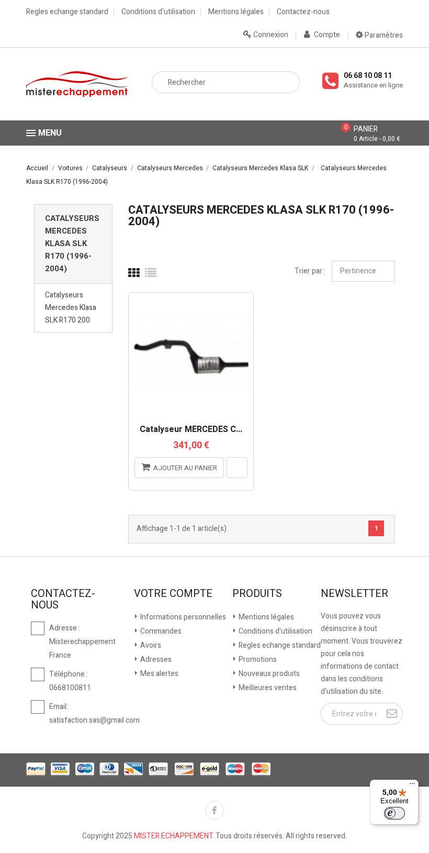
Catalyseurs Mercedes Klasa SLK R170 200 (70, 308)
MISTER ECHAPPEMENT (173, 835)
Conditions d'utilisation (158, 12)
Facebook (214, 810)
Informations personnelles (182, 617)
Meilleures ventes (267, 687)
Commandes (160, 631)
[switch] (394, 813)
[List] (150, 273)
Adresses (155, 659)
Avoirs (150, 645)
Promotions (257, 659)
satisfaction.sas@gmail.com (94, 720)
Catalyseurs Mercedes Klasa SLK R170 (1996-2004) (72, 243)
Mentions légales (236, 12)
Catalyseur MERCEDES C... (191, 430)
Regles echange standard (67, 12)
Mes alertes (158, 673)
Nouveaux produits (268, 673)
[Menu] (412, 786)
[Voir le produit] (237, 467)
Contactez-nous (303, 12)
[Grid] (134, 273)
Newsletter (354, 594)
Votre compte (173, 594)
